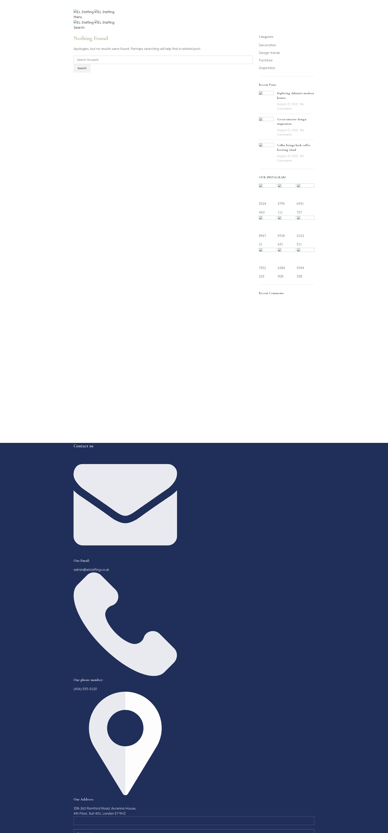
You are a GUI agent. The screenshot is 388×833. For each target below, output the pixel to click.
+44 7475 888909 (88, 6)
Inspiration (267, 68)
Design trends (269, 53)
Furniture (266, 60)
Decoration (267, 45)
